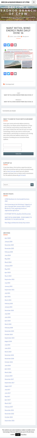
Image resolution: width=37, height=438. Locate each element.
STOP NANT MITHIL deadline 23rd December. (18, 214)
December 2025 (9, 245)
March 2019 (8, 352)
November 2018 (9, 358)
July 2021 (7, 293)
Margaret (26, 36)
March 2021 (8, 300)
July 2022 (7, 283)
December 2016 (9, 410)
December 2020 (9, 310)
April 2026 (8, 238)
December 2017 (9, 379)
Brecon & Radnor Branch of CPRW (15, 2)
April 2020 (8, 321)
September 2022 (9, 279)
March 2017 (8, 403)
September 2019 (9, 338)
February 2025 (9, 252)
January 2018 (8, 376)
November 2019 (9, 331)
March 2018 (8, 372)
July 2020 (7, 314)
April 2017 (8, 400)
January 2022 (8, 286)
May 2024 (7, 259)
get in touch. (22, 175)
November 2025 (9, 248)
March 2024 (8, 262)
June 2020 (8, 317)
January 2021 (8, 307)
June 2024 (8, 255)
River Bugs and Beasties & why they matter (17, 222)
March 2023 (8, 276)
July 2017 (7, 389)
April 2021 (8, 296)
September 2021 (9, 290)
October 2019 (9, 334)
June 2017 (8, 393)
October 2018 (9, 362)
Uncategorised (9, 84)
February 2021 (9, 303)
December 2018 (9, 355)
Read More (23, 434)
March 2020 (8, 324)
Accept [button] (17, 434)
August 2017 (8, 386)
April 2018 (8, 369)
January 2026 (8, 241)
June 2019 (8, 348)
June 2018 (8, 365)
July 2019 (7, 345)
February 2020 (9, 327)
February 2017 (9, 407)
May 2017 (7, 396)
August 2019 (8, 341)
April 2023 (8, 272)
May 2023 (7, 269)
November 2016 (9, 414)
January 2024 (8, 266)
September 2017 (9, 382)
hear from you (11, 171)
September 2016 (9, 420)
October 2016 (9, 417)
